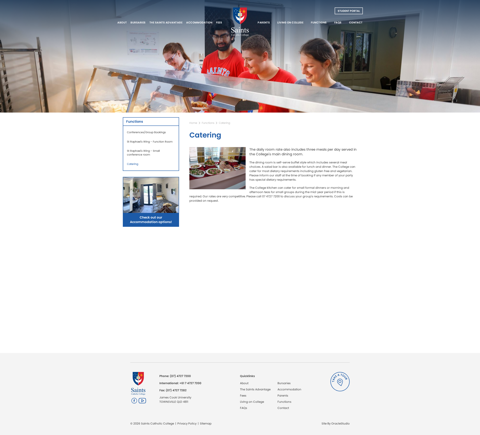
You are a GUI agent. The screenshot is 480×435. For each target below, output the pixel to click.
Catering (132, 164)
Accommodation (199, 22)
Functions (319, 22)
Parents (264, 22)
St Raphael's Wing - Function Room (149, 141)
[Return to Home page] (240, 22)
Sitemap (206, 423)
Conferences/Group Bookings (146, 132)
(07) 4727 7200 (180, 376)
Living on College (290, 22)
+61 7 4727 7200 (190, 383)
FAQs (338, 22)
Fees (219, 22)
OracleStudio (340, 423)
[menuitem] (123, 22)
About (122, 22)
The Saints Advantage (165, 22)
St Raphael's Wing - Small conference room (143, 152)
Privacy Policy (186, 423)
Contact (356, 22)
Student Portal (349, 11)
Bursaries (138, 22)
